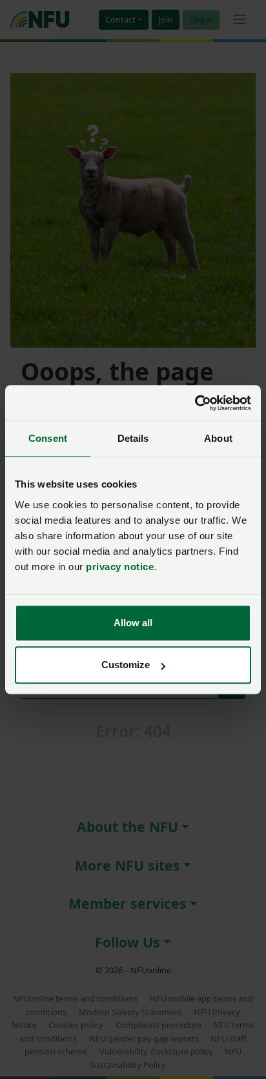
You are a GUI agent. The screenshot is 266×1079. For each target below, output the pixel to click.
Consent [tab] (47, 438)
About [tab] (218, 438)
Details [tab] (133, 438)
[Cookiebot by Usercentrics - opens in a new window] (194, 403)
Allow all (133, 622)
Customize (125, 664)
